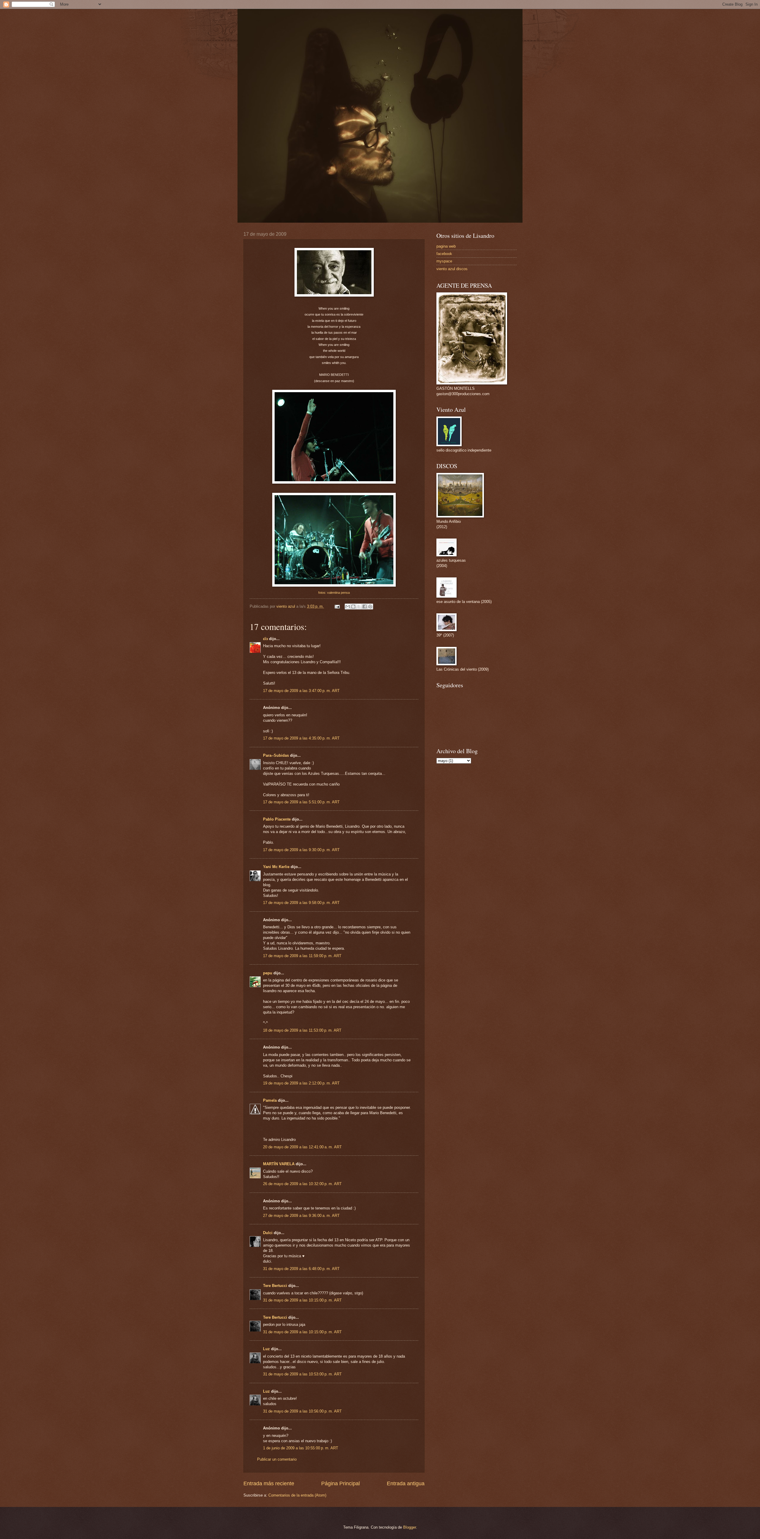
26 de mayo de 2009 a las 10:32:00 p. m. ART (302, 1184)
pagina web (446, 246)
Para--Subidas (276, 755)
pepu (267, 973)
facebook (444, 253)
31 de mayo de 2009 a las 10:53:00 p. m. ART (302, 1374)
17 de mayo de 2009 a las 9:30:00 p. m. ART (301, 850)
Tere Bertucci (275, 1285)
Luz (266, 1349)
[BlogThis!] (353, 606)
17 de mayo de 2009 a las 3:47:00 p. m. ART (301, 690)
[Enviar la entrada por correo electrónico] (337, 606)
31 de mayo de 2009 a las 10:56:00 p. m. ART (302, 1411)
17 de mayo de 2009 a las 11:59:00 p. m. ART (302, 956)
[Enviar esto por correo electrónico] (348, 606)
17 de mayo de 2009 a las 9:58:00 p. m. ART (301, 902)
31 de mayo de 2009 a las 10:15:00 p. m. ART (302, 1300)
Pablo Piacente (277, 819)
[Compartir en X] (359, 606)
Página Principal (340, 1483)
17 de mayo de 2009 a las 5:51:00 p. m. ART (301, 802)
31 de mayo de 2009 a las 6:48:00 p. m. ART (301, 1268)
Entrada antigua (406, 1483)
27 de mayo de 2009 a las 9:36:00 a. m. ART (301, 1215)
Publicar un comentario (277, 1459)
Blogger (409, 1527)
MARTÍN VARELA (278, 1164)
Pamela (270, 1100)
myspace (444, 261)
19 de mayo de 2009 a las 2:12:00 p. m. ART (301, 1083)
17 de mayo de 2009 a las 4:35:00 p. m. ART (301, 738)
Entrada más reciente (268, 1483)
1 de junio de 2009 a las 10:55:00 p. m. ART (300, 1448)
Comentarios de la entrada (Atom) (297, 1495)
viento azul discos (452, 269)
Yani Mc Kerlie (276, 866)
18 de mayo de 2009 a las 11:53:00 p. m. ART (302, 1030)
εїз (265, 638)
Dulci (268, 1233)
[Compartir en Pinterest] (370, 606)
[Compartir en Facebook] (365, 606)
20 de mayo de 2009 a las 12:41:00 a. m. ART (302, 1147)
